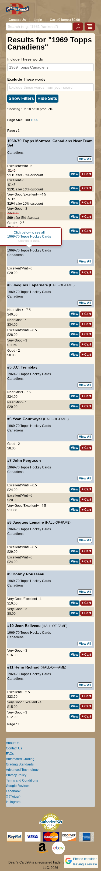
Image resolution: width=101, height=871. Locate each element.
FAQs (10, 754)
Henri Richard (27, 667)
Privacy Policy (16, 775)
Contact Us (17, 20)
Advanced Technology (22, 770)
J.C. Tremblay (25, 367)
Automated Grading (20, 759)
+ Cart (86, 174)
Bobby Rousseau (28, 574)
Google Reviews (18, 786)
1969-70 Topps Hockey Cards (29, 250)
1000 (34, 120)
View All (85, 159)
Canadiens (15, 153)
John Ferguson (27, 460)
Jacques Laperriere (30, 285)
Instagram (13, 802)
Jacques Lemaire (28, 522)
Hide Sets (47, 98)
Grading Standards (20, 764)
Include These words (25, 59)
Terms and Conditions (22, 780)
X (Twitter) (13, 796)
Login (38, 20)
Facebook (13, 791)
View (74, 174)
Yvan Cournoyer (27, 419)
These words (26, 79)
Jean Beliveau (28, 626)
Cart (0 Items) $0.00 (65, 20)
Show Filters (21, 98)
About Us (12, 743)
